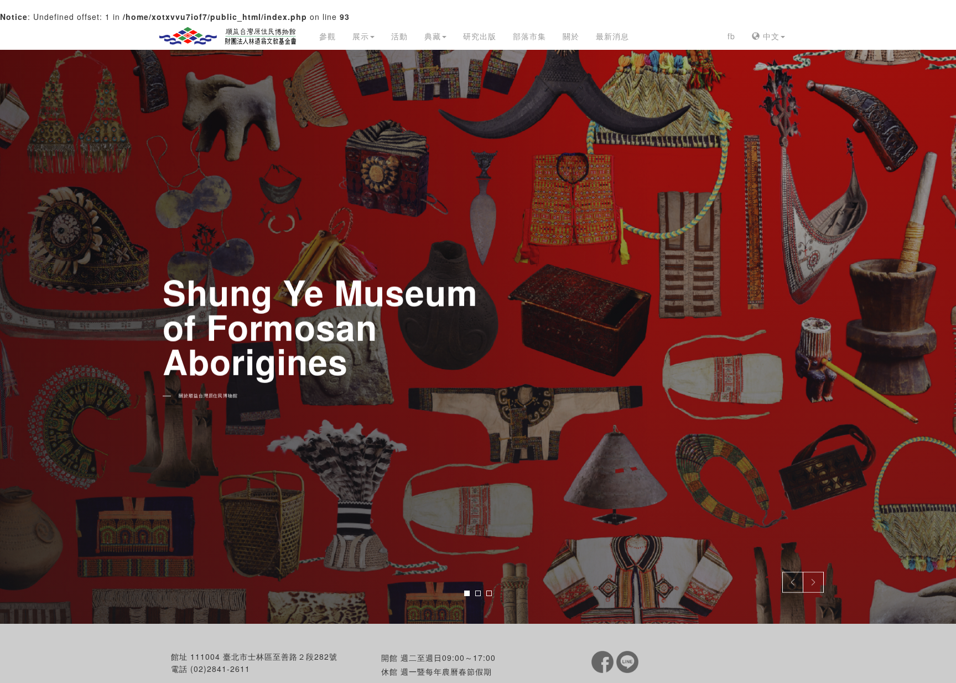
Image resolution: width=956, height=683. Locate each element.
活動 (399, 36)
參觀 (327, 36)
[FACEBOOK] (603, 660)
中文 (770, 36)
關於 (571, 36)
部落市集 (529, 36)
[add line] (627, 660)
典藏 (432, 36)
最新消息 (612, 36)
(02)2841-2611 (220, 668)
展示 (360, 36)
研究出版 (479, 36)
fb (731, 36)
